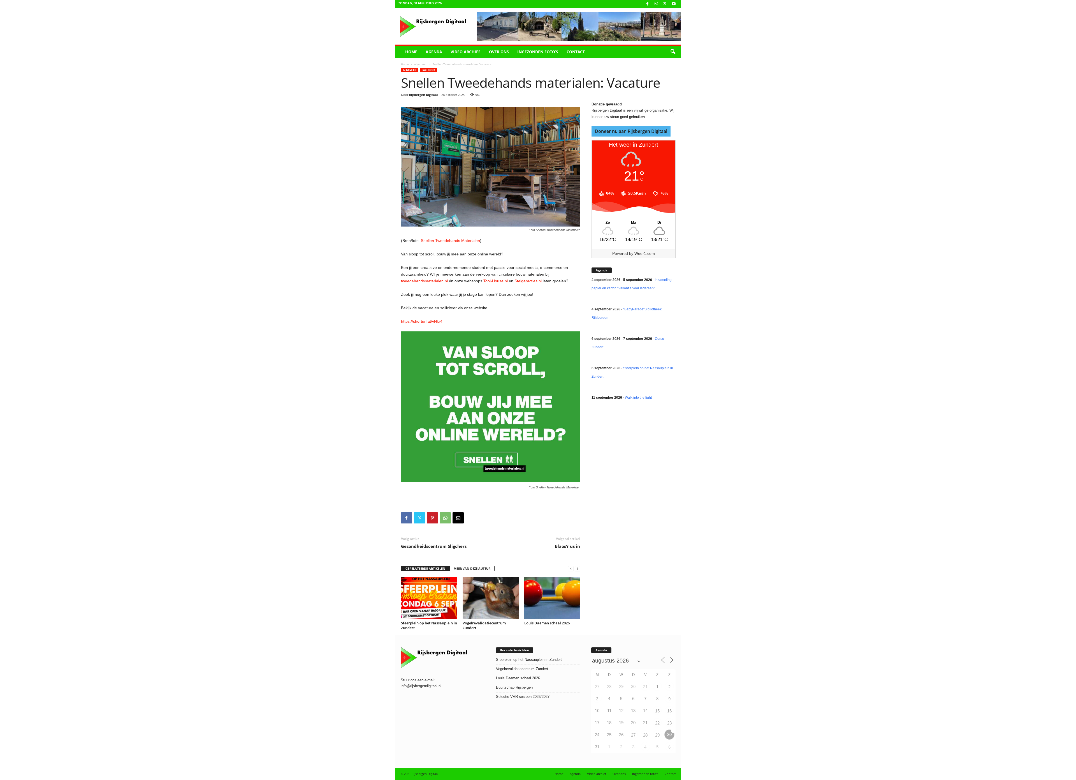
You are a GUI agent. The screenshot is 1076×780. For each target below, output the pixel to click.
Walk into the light (638, 398)
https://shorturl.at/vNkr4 (421, 321)
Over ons (499, 51)
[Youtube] (673, 4)
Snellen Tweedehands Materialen (450, 240)
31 (645, 686)
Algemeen (420, 64)
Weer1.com (644, 253)
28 (645, 735)
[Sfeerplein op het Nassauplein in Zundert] (429, 598)
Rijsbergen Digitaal (423, 95)
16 (669, 711)
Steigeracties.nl (528, 281)
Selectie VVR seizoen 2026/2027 (522, 696)
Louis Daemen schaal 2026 (547, 623)
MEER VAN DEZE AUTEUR (472, 568)
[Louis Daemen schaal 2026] (552, 598)
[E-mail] (458, 517)
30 (669, 734)
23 (669, 723)
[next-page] (577, 569)
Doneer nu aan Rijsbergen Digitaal (631, 131)
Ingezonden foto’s (537, 51)
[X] (665, 4)
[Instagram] (656, 4)
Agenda (434, 51)
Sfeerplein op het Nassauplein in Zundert (429, 625)
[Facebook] (647, 4)
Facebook (428, 70)
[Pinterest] (432, 517)
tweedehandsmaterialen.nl (424, 281)
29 (657, 735)
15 (657, 711)
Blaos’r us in (567, 546)
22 (657, 723)
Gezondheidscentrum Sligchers (434, 546)
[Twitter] (419, 517)
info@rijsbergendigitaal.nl (421, 686)
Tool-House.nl (495, 281)
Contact (576, 51)
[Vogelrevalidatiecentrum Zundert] (491, 598)
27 (633, 735)
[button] (673, 52)
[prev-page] (571, 569)
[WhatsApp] (445, 517)
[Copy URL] (471, 517)
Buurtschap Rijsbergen (514, 687)
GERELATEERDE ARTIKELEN (425, 568)
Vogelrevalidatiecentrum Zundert (484, 625)
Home (411, 51)
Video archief (466, 51)
